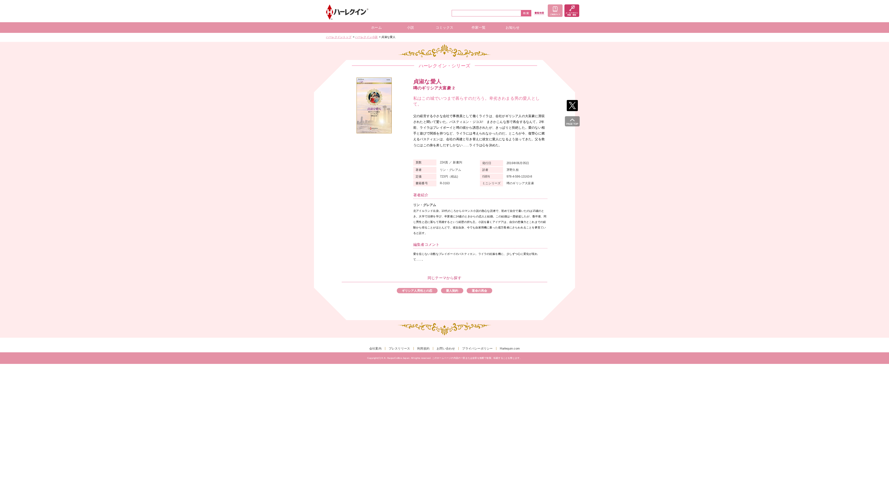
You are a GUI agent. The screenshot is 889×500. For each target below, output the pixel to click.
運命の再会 (479, 290)
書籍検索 (539, 13)
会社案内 (375, 348)
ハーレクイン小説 (366, 37)
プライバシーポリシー (477, 348)
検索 (526, 13)
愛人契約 (452, 290)
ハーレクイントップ (338, 37)
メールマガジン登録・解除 (571, 10)
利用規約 (423, 348)
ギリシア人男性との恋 (417, 290)
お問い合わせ (446, 348)
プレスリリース (399, 348)
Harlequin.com (510, 348)
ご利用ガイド (555, 10)
